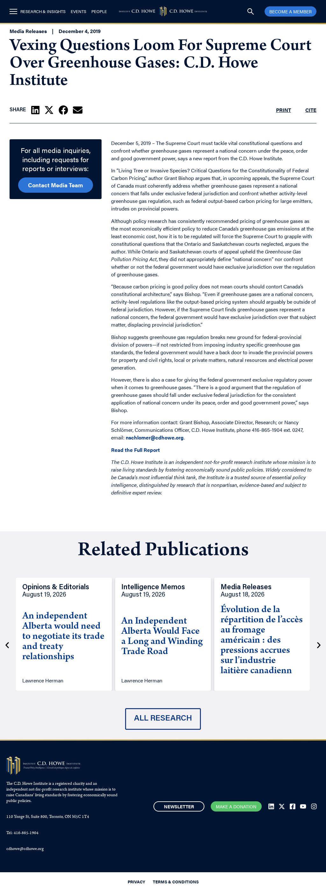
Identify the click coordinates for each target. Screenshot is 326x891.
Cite (310, 110)
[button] (35, 110)
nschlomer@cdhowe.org (155, 437)
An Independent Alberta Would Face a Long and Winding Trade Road (162, 637)
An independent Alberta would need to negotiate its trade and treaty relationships (63, 636)
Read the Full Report (135, 449)
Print (283, 110)
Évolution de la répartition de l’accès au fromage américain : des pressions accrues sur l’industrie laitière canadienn (262, 640)
